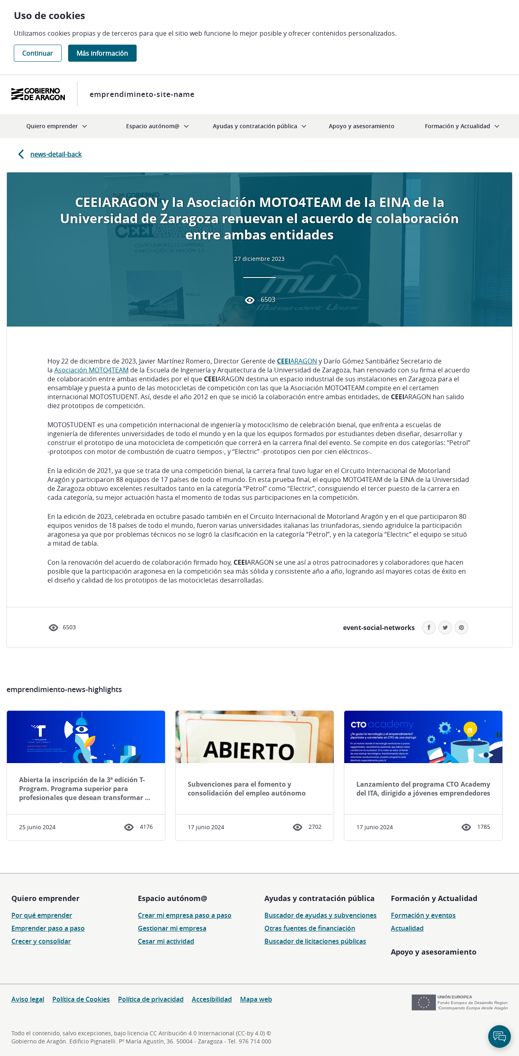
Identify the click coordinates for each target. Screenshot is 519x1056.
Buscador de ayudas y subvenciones (320, 915)
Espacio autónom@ (172, 898)
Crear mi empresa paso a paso (185, 915)
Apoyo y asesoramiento (433, 951)
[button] (461, 628)
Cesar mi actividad (166, 941)
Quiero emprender (45, 898)
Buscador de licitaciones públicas (315, 941)
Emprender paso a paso (48, 928)
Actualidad (407, 928)
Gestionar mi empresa (172, 928)
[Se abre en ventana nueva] (38, 94)
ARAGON (297, 361)
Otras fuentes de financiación (309, 928)
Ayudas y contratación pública (319, 898)
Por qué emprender (41, 915)
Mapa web (256, 999)
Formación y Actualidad (434, 898)
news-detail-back (55, 154)
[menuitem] (56, 126)
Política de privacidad (151, 999)
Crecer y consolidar (41, 941)
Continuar (37, 53)
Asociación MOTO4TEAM (91, 370)
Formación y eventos (423, 915)
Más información (102, 53)
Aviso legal (27, 999)
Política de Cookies (81, 999)
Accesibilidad (212, 999)
